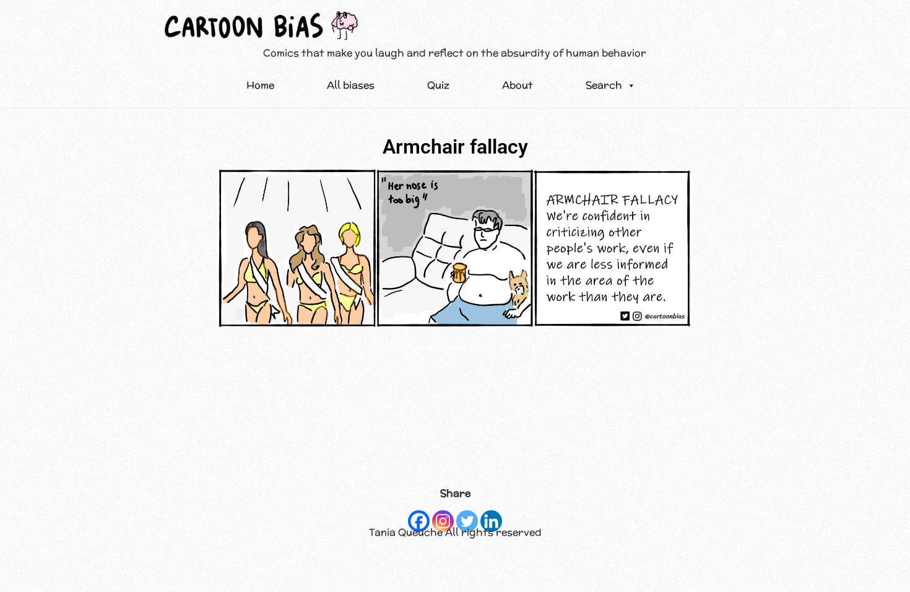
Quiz (438, 85)
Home (260, 85)
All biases (351, 85)
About (517, 85)
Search (604, 85)
